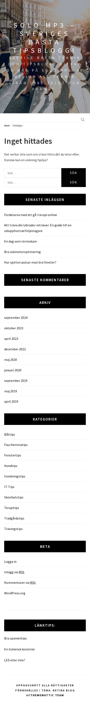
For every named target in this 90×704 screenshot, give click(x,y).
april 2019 (11, 401)
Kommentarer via (20, 582)
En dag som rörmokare (20, 241)
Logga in (10, 561)
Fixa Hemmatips (16, 445)
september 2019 (15, 380)
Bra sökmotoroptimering (22, 252)
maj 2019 (10, 391)
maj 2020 (10, 359)
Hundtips (10, 466)
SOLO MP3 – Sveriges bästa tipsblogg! (45, 38)
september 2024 (15, 317)
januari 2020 (12, 370)
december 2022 (15, 349)
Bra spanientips (15, 638)
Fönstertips (12, 455)
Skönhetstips (13, 497)
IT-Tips (9, 487)
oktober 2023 (13, 328)
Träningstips (13, 529)
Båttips (9, 434)
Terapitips (11, 508)
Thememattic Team (47, 695)
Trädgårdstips (14, 518)
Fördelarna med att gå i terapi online (30, 215)
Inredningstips (14, 476)
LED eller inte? (14, 660)
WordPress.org (14, 593)
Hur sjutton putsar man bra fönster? (30, 262)
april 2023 (11, 338)
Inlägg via (14, 572)
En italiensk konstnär (19, 649)
